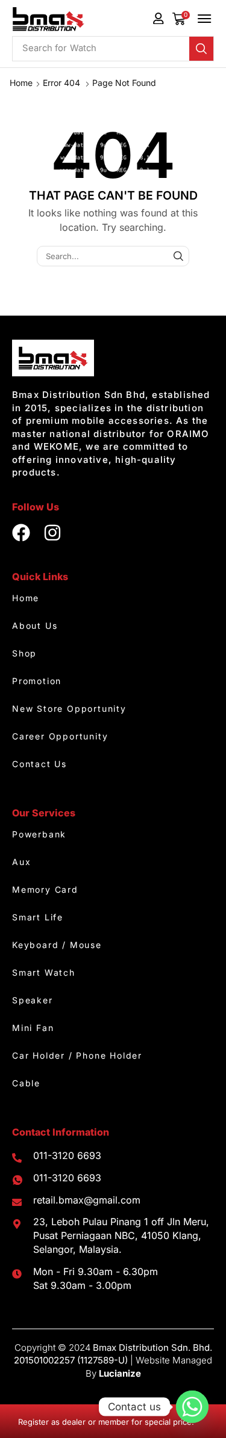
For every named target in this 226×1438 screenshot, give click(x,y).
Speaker (32, 1000)
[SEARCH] (178, 256)
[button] (181, 18)
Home (21, 83)
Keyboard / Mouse (57, 945)
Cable (26, 1083)
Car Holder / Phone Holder (77, 1055)
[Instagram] (52, 533)
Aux (21, 862)
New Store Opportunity (69, 708)
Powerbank (39, 834)
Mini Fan (33, 1028)
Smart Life (37, 917)
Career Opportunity (60, 736)
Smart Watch (43, 972)
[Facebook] (21, 533)
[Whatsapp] (192, 1407)
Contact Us (39, 764)
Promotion (36, 681)
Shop (24, 653)
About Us (34, 625)
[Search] (201, 49)
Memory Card (45, 889)
